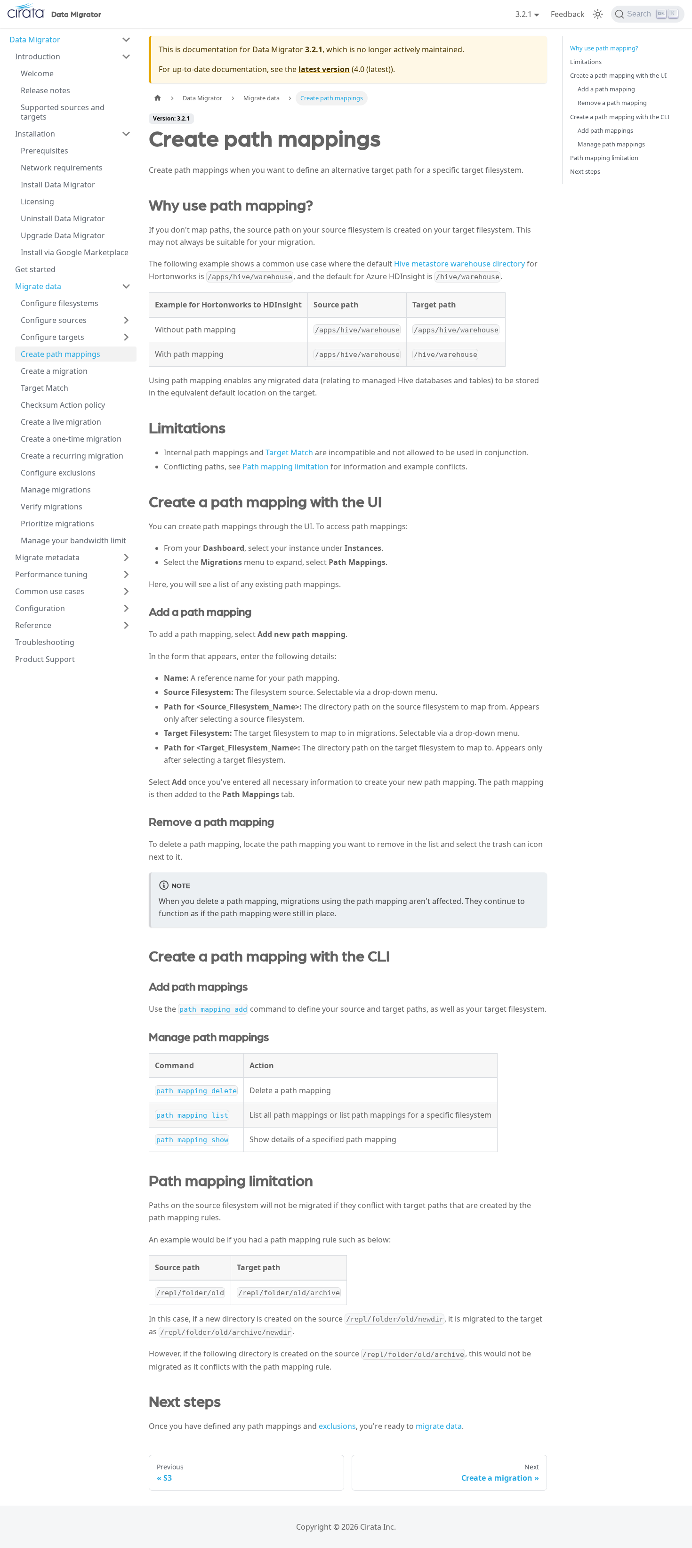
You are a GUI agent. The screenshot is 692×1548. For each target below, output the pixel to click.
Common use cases (49, 591)
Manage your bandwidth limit (73, 540)
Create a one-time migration (71, 439)
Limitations (586, 61)
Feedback (568, 14)
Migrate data (38, 286)
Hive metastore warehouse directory (459, 263)
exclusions (337, 1426)
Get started (35, 269)
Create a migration (54, 371)
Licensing (37, 201)
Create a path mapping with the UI (618, 75)
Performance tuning (51, 574)
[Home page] (158, 98)
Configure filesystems (59, 303)
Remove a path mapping (612, 102)
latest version (324, 69)
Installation (35, 134)
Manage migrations (56, 489)
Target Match (44, 388)
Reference (33, 625)
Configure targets (52, 337)
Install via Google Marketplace (75, 252)
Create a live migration (61, 422)
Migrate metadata (47, 557)
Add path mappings (605, 130)
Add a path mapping (606, 89)
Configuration (40, 608)
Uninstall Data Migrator (63, 218)
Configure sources (54, 320)
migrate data (439, 1426)
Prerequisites (44, 150)
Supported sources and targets (63, 112)
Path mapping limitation (285, 466)
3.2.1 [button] (523, 14)
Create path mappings (60, 354)
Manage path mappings (611, 144)
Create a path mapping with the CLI (619, 117)
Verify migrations (51, 506)
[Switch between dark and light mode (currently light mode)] (597, 14)
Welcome (37, 73)
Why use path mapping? (604, 48)
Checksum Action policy (63, 405)
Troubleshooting (44, 642)
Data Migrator (34, 39)
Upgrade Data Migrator (63, 235)
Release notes (45, 90)
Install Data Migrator (58, 184)
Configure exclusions (58, 473)
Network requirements (62, 167)
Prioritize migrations (57, 523)
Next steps (585, 171)
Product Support (45, 659)
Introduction (37, 56)
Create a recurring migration (72, 456)
